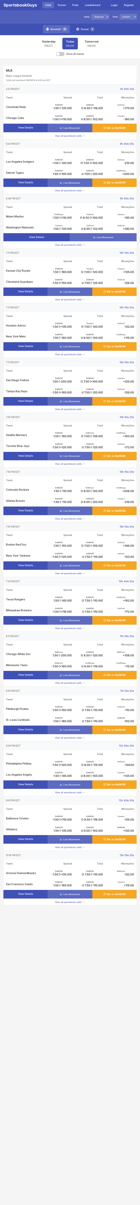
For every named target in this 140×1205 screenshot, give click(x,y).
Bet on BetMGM (116, 127)
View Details (25, 127)
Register (129, 5)
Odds (48, 5)
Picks (75, 5)
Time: (115, 16)
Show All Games (75, 53)
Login (114, 5)
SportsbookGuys (20, 5)
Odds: (87, 16)
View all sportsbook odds (68, 135)
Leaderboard (92, 5)
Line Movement (71, 128)
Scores (62, 5)
